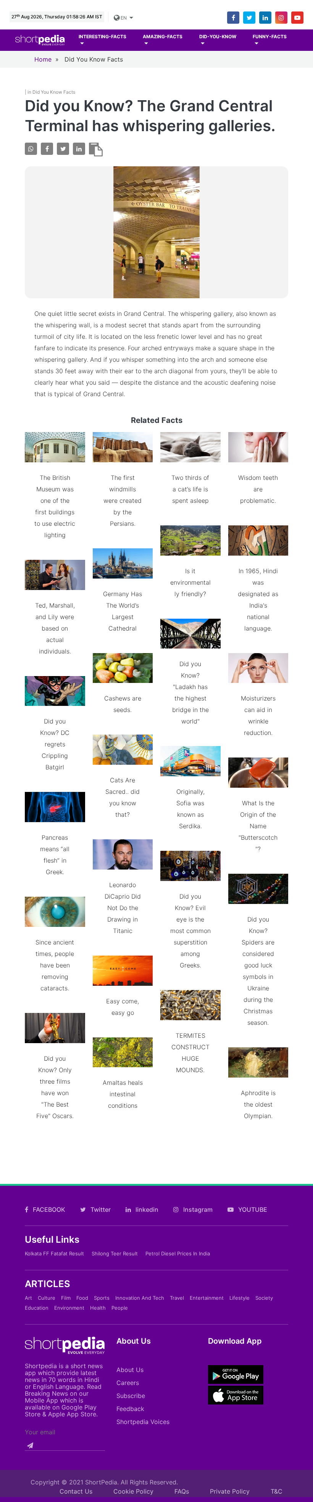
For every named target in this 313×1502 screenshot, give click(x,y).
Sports (102, 1298)
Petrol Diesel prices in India (177, 1253)
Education (36, 1308)
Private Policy (230, 1491)
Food (82, 1298)
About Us (130, 1370)
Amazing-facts (162, 36)
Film (66, 1298)
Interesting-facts (102, 36)
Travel (177, 1298)
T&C (276, 1491)
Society (264, 1298)
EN (123, 18)
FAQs (181, 1491)
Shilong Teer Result (115, 1253)
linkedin (146, 1209)
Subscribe (130, 1396)
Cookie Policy (133, 1491)
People (119, 1308)
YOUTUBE (252, 1209)
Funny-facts (270, 36)
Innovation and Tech (139, 1298)
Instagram (197, 1209)
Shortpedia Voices (142, 1422)
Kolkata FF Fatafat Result (54, 1253)
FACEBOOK (48, 1209)
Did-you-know (217, 36)
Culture (46, 1298)
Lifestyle (239, 1298)
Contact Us (76, 1491)
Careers (127, 1383)
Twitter (100, 1209)
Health (98, 1308)
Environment (69, 1308)
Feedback (130, 1409)
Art (28, 1298)
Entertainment (207, 1298)
